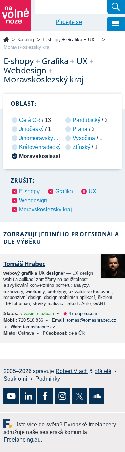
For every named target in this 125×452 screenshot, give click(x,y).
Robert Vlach (72, 371)
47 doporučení (83, 313)
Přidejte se (69, 22)
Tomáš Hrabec (24, 263)
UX (93, 191)
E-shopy (29, 191)
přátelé (102, 371)
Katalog (25, 39)
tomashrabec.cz (39, 326)
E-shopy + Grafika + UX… (71, 39)
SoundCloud (96, 396)
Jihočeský (31, 129)
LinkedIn (28, 396)
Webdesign (33, 200)
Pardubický (86, 120)
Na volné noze (6, 40)
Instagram (62, 396)
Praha (80, 129)
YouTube (11, 396)
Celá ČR (30, 120)
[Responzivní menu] (116, 24)
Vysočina (84, 138)
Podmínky (47, 379)
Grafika (64, 191)
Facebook (45, 396)
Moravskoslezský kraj (45, 209)
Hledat (116, 7)
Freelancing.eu (9, 423)
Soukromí (15, 379)
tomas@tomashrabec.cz (91, 320)
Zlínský (81, 147)
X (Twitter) (79, 396)
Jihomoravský (36, 138)
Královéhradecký (40, 147)
